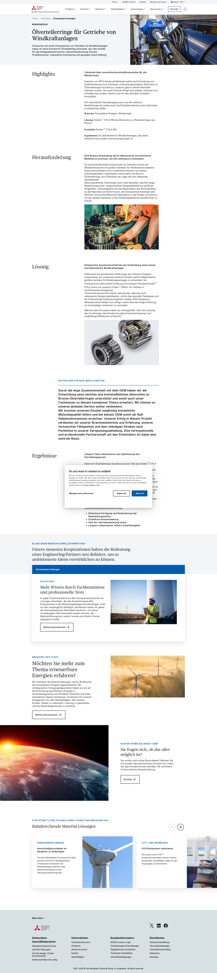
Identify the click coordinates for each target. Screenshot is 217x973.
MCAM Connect (129, 2)
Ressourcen (155, 9)
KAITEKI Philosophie (41, 949)
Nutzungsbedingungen (160, 946)
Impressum (155, 953)
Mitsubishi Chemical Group (44, 946)
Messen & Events (79, 949)
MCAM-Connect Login (121, 942)
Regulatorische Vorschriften (123, 949)
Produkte (69, 9)
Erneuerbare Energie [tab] (48, 569)
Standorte (75, 946)
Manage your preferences (81, 493)
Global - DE (177, 2)
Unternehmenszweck (80, 942)
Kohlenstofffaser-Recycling (44, 959)
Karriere (143, 2)
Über (114, 2)
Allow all (139, 493)
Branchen (99, 9)
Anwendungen (137, 9)
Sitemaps (154, 957)
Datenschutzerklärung (159, 942)
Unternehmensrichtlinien (160, 949)
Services (84, 9)
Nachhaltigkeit (117, 9)
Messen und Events (158, 2)
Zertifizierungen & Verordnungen (125, 946)
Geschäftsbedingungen (121, 957)
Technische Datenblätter (122, 953)
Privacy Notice (89, 485)
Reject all (121, 493)
